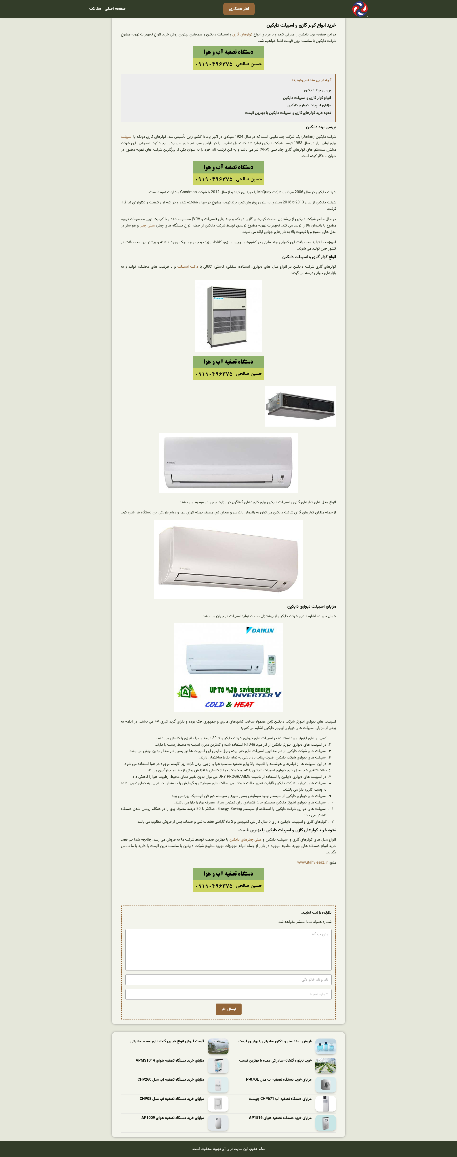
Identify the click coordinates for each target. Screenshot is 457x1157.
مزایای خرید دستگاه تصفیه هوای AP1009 (172, 1118)
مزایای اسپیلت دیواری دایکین (309, 105)
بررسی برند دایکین (317, 90)
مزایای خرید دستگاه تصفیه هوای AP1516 (280, 1118)
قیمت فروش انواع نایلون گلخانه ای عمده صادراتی (167, 1041)
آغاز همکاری (239, 8)
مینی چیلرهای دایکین (245, 840)
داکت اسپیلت (187, 267)
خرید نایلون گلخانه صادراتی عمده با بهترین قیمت (275, 1061)
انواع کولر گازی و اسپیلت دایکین (307, 98)
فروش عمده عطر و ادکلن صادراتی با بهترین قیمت (275, 1041)
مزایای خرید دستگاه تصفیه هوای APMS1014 (170, 1061)
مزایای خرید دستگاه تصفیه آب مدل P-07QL (279, 1080)
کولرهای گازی (242, 34)
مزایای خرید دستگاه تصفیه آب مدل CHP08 (172, 1099)
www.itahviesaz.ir (312, 863)
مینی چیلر (147, 225)
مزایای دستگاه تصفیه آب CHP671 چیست (280, 1099)
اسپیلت (126, 137)
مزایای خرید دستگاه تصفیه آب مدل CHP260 (171, 1080)
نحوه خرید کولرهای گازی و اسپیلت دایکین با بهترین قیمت (288, 113)
